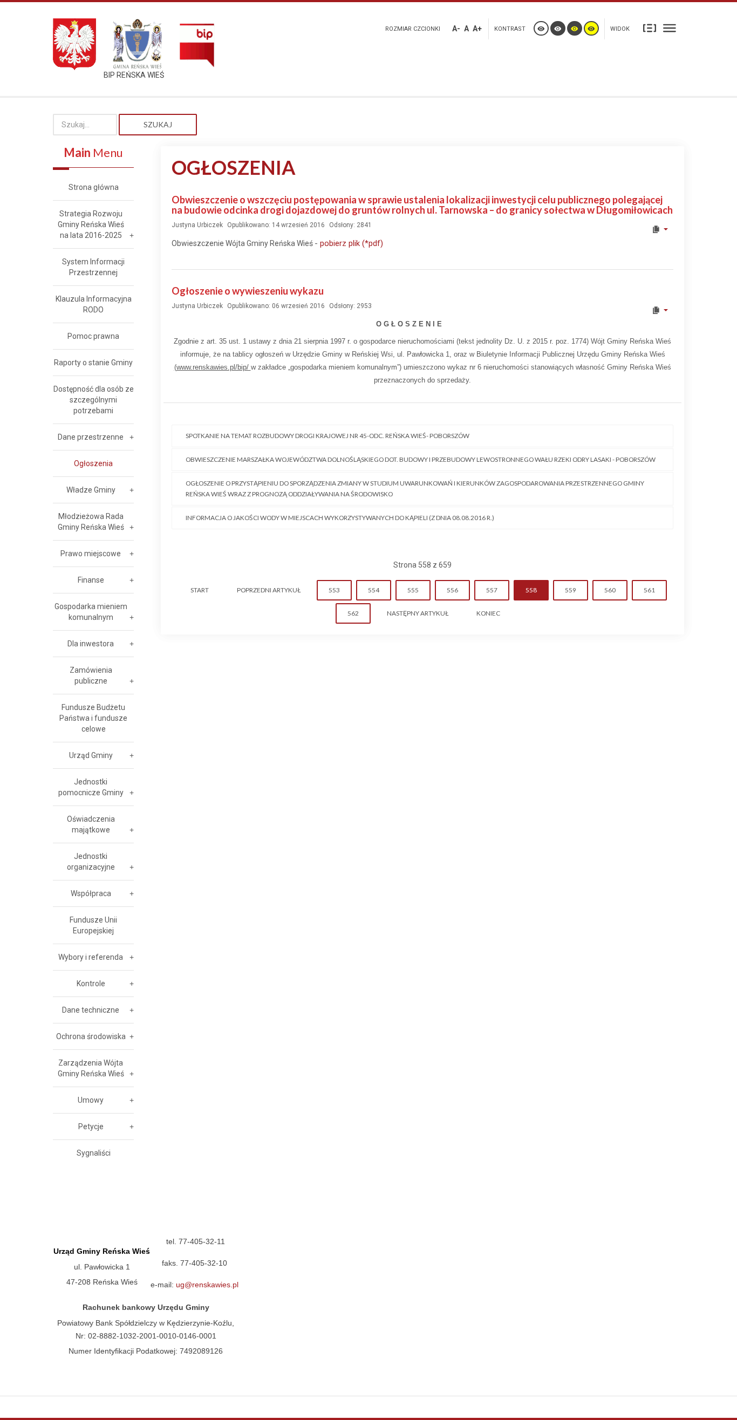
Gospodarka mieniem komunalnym (90, 612)
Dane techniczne (90, 1010)
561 (649, 590)
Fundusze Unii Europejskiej (93, 925)
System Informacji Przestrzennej (93, 267)
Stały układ (649, 27)
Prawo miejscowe (90, 553)
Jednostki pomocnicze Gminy (91, 787)
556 (452, 590)
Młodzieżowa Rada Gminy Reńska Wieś (91, 521)
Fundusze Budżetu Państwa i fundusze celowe (93, 718)
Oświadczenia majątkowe (91, 824)
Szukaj (158, 124)
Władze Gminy (90, 490)
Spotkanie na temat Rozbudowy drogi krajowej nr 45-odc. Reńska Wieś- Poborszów (327, 436)
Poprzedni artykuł (269, 590)
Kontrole (91, 983)
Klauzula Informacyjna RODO (94, 304)
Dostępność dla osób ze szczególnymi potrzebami (93, 400)
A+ (477, 28)
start (199, 590)
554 (373, 590)
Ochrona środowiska (91, 1036)
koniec (488, 613)
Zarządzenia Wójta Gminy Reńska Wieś (91, 1068)
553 (334, 590)
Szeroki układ (669, 27)
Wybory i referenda (90, 957)
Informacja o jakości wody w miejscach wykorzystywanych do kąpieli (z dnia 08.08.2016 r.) (340, 518)
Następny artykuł (417, 613)
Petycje (91, 1126)
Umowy (91, 1100)
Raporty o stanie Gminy (93, 362)
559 (570, 590)
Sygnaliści (94, 1153)
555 (413, 590)
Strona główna (94, 187)
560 (610, 590)
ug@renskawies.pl (207, 1284)
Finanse (91, 580)
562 (353, 613)
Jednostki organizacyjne (91, 861)
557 (491, 590)
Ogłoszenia (93, 463)
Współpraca (91, 893)
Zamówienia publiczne (91, 675)
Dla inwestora (90, 643)
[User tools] (659, 229)
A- (456, 28)
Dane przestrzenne (91, 437)
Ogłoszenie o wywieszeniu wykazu (248, 291)
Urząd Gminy (91, 755)
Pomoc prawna (93, 336)
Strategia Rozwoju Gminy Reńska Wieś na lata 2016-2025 (91, 224)
